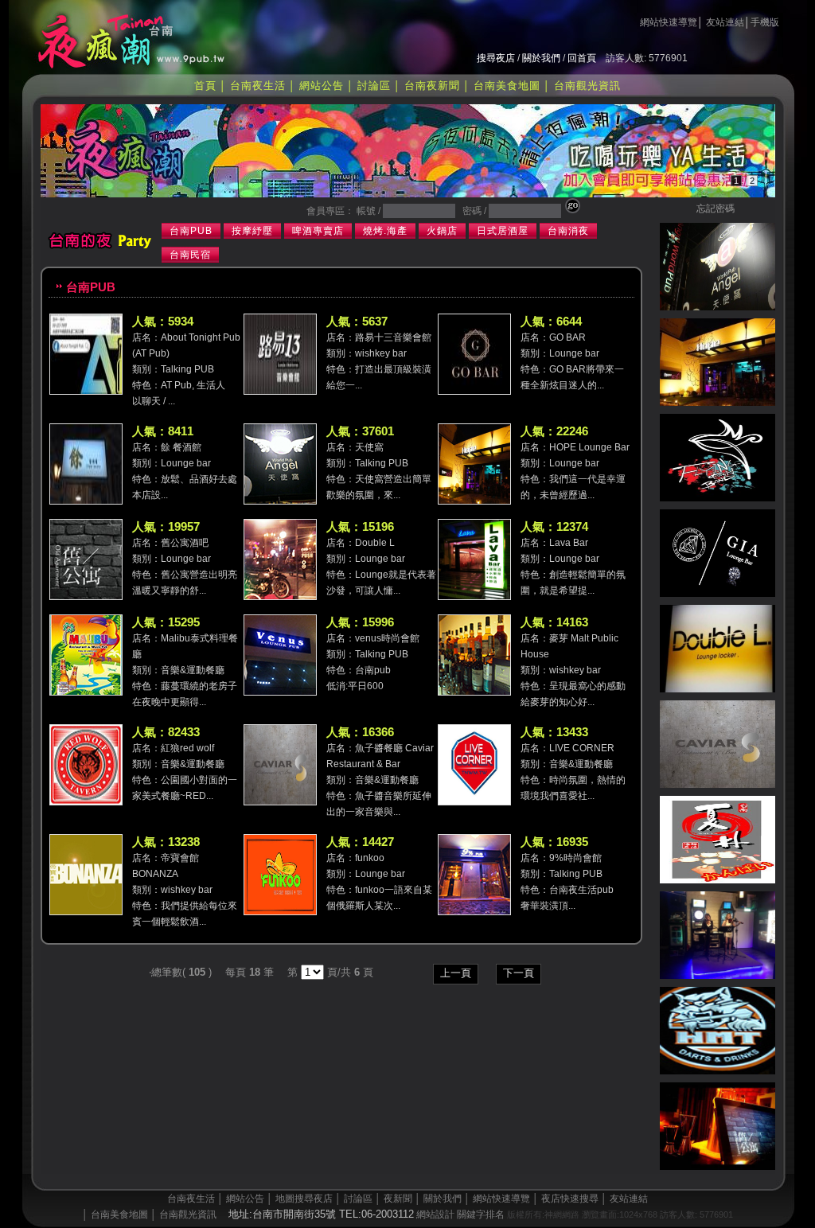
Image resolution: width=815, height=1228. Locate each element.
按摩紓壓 (252, 230)
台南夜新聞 (432, 86)
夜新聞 (398, 1198)
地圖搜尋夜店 (304, 1198)
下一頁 (518, 973)
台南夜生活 (258, 86)
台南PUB (191, 230)
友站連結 (725, 22)
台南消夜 (568, 230)
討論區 (374, 86)
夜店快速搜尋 (570, 1198)
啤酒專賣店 (318, 230)
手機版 (765, 22)
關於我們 (541, 58)
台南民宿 (190, 254)
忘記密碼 (715, 208)
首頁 (205, 86)
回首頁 (581, 58)
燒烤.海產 (385, 230)
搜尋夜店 (496, 58)
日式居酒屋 (502, 230)
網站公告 (321, 86)
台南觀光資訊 (587, 86)
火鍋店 (442, 230)
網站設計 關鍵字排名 (460, 1214)
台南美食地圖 (507, 86)
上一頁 (455, 973)
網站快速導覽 (668, 22)
